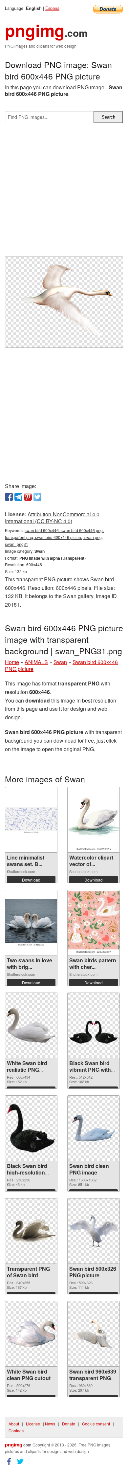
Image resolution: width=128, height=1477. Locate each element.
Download (31, 880)
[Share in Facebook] (9, 497)
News (50, 1423)
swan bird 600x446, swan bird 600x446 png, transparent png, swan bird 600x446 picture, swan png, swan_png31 (54, 537)
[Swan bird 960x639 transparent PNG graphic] (93, 1334)
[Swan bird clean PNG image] (93, 1128)
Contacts (16, 1430)
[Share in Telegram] (18, 497)
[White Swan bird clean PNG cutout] (31, 1333)
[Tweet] (37, 497)
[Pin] (28, 497)
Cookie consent (96, 1423)
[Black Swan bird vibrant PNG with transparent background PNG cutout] (93, 1025)
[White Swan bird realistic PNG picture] (31, 1025)
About (14, 1423)
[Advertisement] (64, 192)
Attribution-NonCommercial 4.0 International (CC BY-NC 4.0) (52, 517)
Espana (52, 8)
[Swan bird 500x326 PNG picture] (93, 1231)
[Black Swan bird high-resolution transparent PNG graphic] (31, 1128)
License (33, 1423)
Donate (68, 1423)
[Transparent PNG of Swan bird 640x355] (31, 1231)
